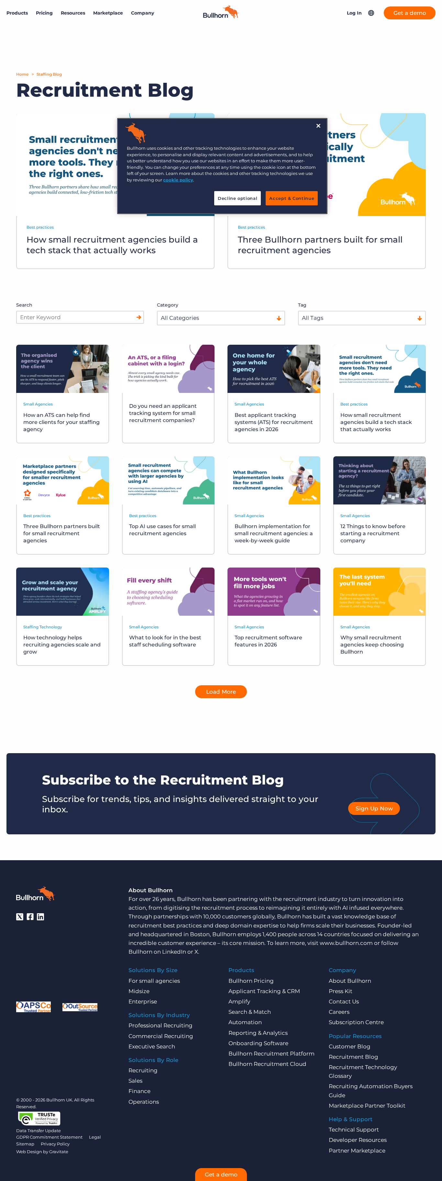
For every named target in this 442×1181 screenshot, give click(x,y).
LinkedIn (174, 951)
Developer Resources (358, 1140)
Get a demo (409, 13)
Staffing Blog (49, 74)
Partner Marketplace (357, 1150)
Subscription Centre (356, 1022)
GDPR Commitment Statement (49, 1137)
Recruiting (143, 1070)
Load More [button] (221, 691)
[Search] (139, 317)
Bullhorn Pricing (251, 981)
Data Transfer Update (38, 1130)
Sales (135, 1081)
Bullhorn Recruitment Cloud (267, 1064)
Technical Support (354, 1129)
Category (167, 305)
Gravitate (58, 1151)
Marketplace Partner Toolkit (367, 1105)
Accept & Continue (291, 198)
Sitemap (25, 1143)
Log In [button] (354, 13)
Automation (245, 1022)
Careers (339, 1012)
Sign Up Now (374, 808)
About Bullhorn (350, 981)
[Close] (318, 126)
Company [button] (142, 13)
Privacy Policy (55, 1143)
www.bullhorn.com (346, 943)
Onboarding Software (258, 1043)
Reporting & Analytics (258, 1033)
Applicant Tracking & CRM (264, 991)
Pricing (44, 13)
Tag (302, 305)
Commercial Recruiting (160, 1036)
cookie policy (178, 179)
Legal (95, 1137)
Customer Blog (349, 1046)
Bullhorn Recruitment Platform (271, 1053)
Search (24, 305)
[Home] (221, 16)
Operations (143, 1102)
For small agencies (154, 981)
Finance (139, 1091)
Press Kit (340, 991)
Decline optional (237, 198)
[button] (371, 13)
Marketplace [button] (108, 13)
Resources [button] (73, 13)
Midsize (138, 991)
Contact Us (344, 1001)
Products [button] (17, 13)
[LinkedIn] (40, 916)
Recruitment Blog (353, 1057)
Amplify (239, 1001)
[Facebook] (30, 916)
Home (22, 74)
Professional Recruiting (160, 1025)
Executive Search (151, 1046)
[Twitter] (19, 916)
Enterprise (142, 1001)
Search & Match (249, 1012)
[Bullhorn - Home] (35, 895)
